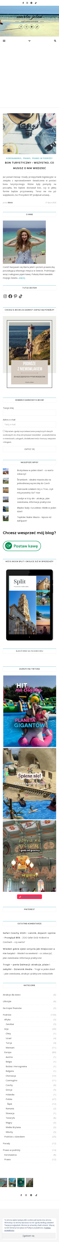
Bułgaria (10, 1070)
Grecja (9, 1089)
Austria (9, 1057)
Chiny (8, 1033)
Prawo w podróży (42, 158)
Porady (6, 1143)
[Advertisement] (29, 76)
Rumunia (10, 1108)
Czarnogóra (11, 1080)
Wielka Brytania (13, 1127)
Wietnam (10, 1047)
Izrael (8, 1038)
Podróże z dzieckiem (14, 1136)
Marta (10, 202)
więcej (22, 277)
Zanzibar (10, 1024)
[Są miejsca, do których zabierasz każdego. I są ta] (29, 1182)
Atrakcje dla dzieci (11, 994)
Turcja (9, 1042)
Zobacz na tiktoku (31, 896)
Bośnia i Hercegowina (16, 1066)
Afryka (7, 1019)
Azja (6, 1028)
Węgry (9, 1122)
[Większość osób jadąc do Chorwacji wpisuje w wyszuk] (12, 1182)
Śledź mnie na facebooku (29, 651)
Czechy (9, 1085)
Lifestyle (7, 1001)
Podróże (7, 1014)
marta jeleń (29, 16)
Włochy (9, 1132)
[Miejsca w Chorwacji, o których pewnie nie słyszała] (20, 1182)
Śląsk (9, 1103)
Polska (9, 1099)
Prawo (27, 158)
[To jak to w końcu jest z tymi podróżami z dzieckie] (3, 1182)
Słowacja (10, 1113)
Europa (7, 1052)
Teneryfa (10, 1117)
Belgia (9, 1061)
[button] (29, 711)
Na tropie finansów (12, 1008)
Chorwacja (11, 1075)
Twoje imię (8, 407)
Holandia (10, 1094)
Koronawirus (13, 158)
